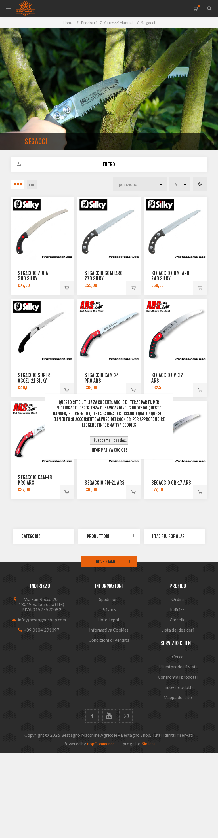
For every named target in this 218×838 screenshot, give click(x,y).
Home (68, 22)
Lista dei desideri (177, 629)
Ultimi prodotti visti (178, 666)
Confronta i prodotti (200, 184)
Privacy (108, 609)
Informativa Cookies (109, 629)
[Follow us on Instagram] (126, 716)
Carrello (199, 6)
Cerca (177, 656)
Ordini (177, 599)
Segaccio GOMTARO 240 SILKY (170, 276)
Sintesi (148, 743)
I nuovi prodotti (177, 687)
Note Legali (109, 619)
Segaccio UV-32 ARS (167, 378)
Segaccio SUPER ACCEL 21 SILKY (34, 378)
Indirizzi (178, 609)
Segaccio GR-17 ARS (171, 483)
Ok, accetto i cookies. (109, 440)
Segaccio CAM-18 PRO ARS (35, 480)
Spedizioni (109, 599)
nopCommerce (101, 743)
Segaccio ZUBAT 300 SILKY (34, 276)
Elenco (32, 184)
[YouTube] (109, 716)
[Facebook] (92, 716)
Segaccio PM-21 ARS (105, 483)
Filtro (109, 164)
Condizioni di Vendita (109, 640)
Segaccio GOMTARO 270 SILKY (104, 276)
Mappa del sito (178, 697)
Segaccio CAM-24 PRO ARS (102, 378)
